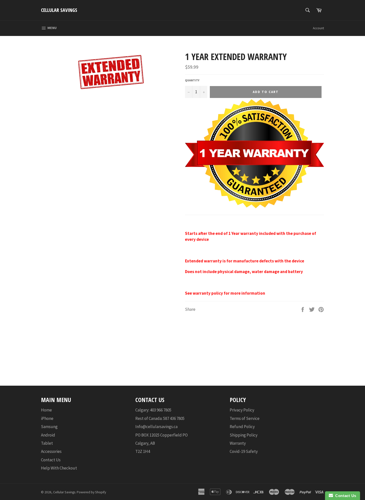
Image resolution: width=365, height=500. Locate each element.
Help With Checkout (59, 468)
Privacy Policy (242, 410)
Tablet (47, 443)
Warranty (238, 443)
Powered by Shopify (91, 492)
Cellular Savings (59, 10)
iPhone (47, 418)
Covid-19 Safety (244, 451)
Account (318, 28)
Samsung (49, 426)
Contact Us (51, 460)
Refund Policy (242, 426)
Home (46, 410)
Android (48, 435)
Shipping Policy (243, 435)
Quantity (192, 80)
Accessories (51, 451)
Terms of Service (244, 418)
